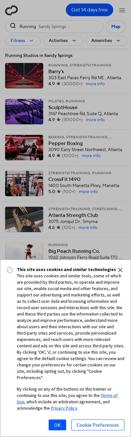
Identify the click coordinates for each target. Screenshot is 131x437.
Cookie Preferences (98, 425)
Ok (57, 425)
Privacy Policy (64, 408)
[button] (120, 270)
